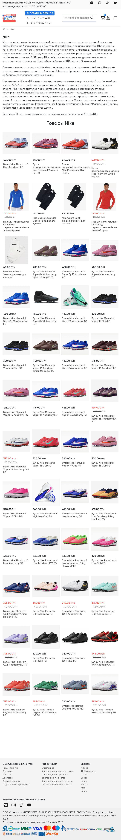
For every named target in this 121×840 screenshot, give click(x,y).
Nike (12, 29)
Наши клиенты (10, 768)
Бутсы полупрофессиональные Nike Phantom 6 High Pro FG (75, 168)
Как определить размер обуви (58, 771)
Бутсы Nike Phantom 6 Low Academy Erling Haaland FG (104, 516)
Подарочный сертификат (16, 784)
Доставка (8, 777)
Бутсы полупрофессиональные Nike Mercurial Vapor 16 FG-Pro (46, 168)
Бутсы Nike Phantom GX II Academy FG (44, 612)
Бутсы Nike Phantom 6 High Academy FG (15, 166)
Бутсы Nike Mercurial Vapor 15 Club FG (103, 320)
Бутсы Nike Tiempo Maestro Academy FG (104, 711)
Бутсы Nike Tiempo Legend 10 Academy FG (14, 712)
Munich (84, 784)
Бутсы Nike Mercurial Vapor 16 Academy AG (74, 367)
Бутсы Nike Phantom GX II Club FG (44, 659)
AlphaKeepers (88, 771)
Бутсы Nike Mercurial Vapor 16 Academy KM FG (104, 418)
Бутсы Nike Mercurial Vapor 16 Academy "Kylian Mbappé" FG (44, 368)
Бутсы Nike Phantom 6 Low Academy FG (15, 562)
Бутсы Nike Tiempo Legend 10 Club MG (73, 707)
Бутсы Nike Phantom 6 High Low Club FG (45, 515)
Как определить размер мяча (57, 781)
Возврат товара (11, 781)
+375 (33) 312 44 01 (40, 18)
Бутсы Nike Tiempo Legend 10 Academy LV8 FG (44, 712)
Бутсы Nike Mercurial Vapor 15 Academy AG (74, 320)
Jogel (84, 777)
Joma (84, 781)
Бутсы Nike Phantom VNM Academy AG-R (103, 663)
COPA (84, 774)
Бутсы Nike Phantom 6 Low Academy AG (74, 515)
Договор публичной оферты (57, 784)
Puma (84, 791)
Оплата (7, 774)
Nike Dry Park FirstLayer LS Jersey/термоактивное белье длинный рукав (16, 226)
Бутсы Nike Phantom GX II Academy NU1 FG (15, 663)
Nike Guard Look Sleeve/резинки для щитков (73, 221)
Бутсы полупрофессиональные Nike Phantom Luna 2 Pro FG (105, 172)
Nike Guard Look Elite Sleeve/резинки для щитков (44, 221)
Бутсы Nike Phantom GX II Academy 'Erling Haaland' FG (15, 614)
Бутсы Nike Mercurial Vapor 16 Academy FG (104, 367)
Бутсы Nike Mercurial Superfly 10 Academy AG (74, 274)
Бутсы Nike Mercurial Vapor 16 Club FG (44, 464)
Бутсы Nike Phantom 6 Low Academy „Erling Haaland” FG (74, 563)
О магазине (48, 768)
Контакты (7, 771)
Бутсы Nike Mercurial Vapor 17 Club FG (14, 515)
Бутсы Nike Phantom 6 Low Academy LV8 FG (45, 562)
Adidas (84, 768)
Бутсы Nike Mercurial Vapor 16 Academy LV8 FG (16, 469)
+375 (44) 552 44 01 (40, 22)
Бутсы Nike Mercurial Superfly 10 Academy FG (103, 274)
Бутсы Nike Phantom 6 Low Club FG (104, 562)
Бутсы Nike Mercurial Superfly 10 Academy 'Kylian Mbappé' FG (44, 274)
